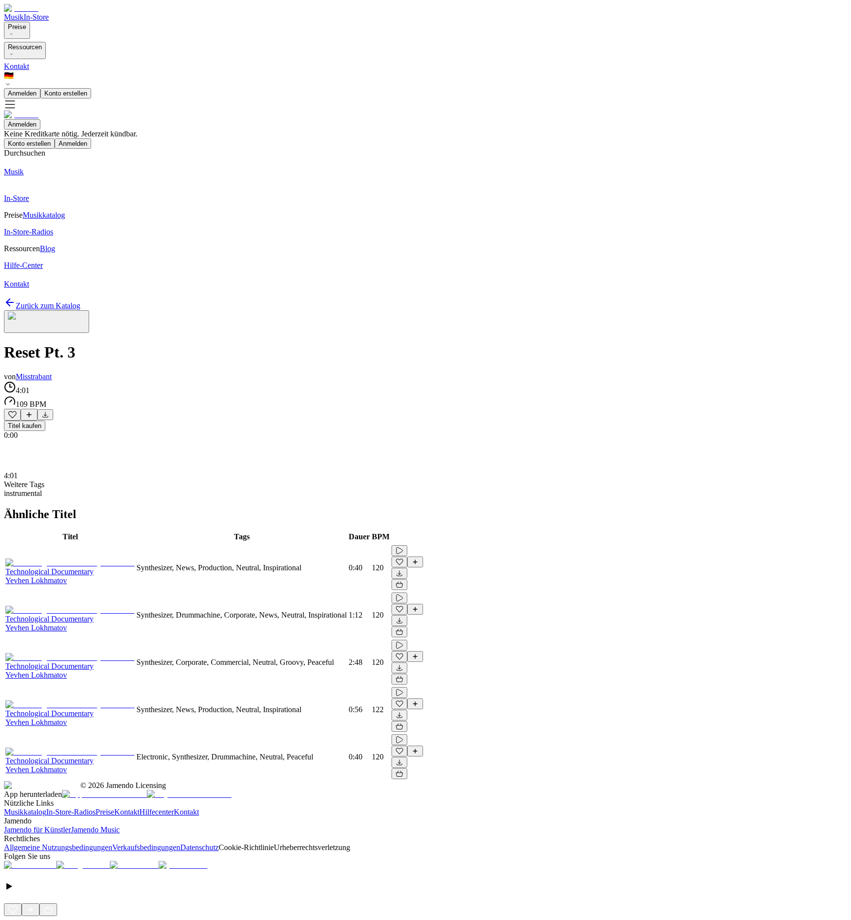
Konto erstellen (65, 93)
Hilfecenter (156, 812)
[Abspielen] (399, 550)
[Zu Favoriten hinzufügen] (12, 415)
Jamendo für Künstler (37, 829)
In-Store (36, 17)
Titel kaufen (24, 425)
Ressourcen (25, 47)
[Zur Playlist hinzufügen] (29, 415)
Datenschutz (199, 847)
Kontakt (16, 66)
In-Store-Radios (71, 812)
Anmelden (22, 93)
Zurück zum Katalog (48, 305)
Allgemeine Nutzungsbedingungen (58, 847)
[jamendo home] (21, 8)
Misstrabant (34, 376)
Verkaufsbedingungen (146, 847)
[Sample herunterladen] (45, 414)
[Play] (46, 321)
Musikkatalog (25, 812)
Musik (14, 17)
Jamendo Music (95, 829)
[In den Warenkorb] (399, 584)
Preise (17, 27)
